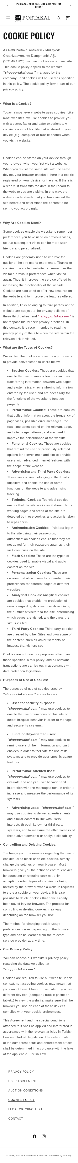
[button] (8, 18)
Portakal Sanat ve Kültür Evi (32, 1155)
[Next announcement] (70, 5)
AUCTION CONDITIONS (25, 1090)
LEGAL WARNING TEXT (25, 1109)
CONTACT (15, 1118)
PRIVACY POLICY (21, 1071)
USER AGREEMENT (22, 1081)
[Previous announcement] (7, 5)
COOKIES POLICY (21, 1099)
